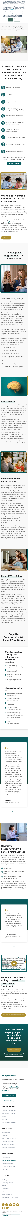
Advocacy (5, 1169)
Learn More (6, 237)
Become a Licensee (14, 163)
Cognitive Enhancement (9, 1110)
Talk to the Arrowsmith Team (14, 1055)
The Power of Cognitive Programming (13, 1015)
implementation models (15, 222)
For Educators (6, 1158)
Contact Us (5, 1091)
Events (4, 1186)
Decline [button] (17, 20)
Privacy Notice (6, 1214)
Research (5, 1136)
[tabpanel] (14, 774)
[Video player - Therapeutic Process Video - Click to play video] (14, 963)
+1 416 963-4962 (14, 1087)
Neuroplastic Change (8, 1113)
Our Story (5, 1119)
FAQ (3, 1191)
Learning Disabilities (8, 1144)
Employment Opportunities (10, 1197)
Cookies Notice (15, 1214)
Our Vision (5, 1116)
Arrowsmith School (9, 1095)
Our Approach (6, 1133)
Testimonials (5, 1189)
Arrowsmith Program (8, 1166)
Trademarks (5, 1215)
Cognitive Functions (8, 1141)
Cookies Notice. (13, 9)
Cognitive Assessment (8, 1147)
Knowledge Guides (7, 1183)
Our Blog (4, 1180)
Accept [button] (10, 20)
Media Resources (7, 1194)
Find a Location (8, 1100)
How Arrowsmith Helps (9, 1138)
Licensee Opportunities (9, 1122)
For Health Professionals (9, 1161)
